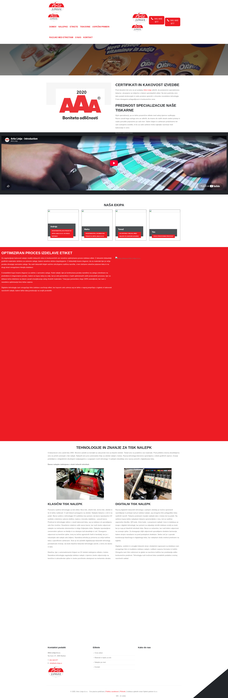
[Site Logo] (56, 7)
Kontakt (88, 37)
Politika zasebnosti (112, 691)
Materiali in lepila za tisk (103, 658)
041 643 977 (158, 20)
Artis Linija (147, 90)
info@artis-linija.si (56, 663)
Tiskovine (85, 27)
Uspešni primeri (100, 27)
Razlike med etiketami (61, 37)
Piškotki (123, 691)
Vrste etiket (99, 653)
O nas (78, 37)
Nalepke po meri (100, 662)
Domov (52, 27)
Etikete (74, 27)
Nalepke (63, 27)
